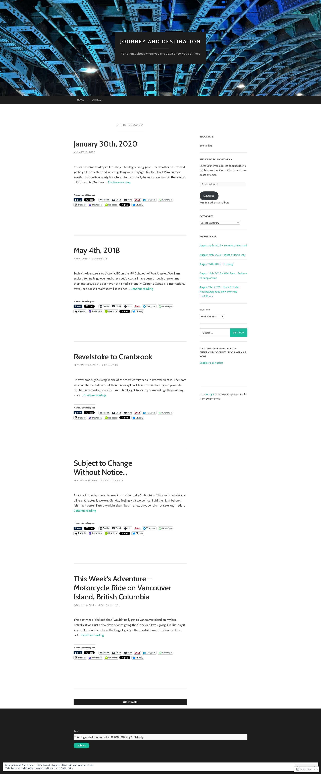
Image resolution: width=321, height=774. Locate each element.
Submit (81, 745)
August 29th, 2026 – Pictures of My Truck (223, 245)
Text (76, 731)
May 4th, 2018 (97, 250)
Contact (97, 99)
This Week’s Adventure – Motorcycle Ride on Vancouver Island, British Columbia (122, 587)
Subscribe (209, 195)
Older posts (130, 701)
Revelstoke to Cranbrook (113, 356)
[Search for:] (223, 332)
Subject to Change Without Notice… (103, 468)
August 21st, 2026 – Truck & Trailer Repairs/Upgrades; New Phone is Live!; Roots (219, 292)
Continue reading (119, 182)
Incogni (210, 394)
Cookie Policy (67, 768)
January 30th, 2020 (105, 143)
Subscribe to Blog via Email (217, 159)
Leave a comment (112, 480)
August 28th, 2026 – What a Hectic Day (222, 254)
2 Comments (99, 258)
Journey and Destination (160, 41)
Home (80, 99)
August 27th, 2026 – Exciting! (216, 264)
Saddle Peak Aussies (211, 362)
